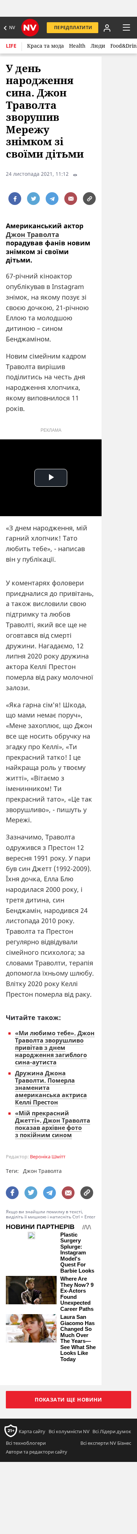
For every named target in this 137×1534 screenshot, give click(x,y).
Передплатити (73, 27)
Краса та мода (45, 45)
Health (77, 45)
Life (11, 45)
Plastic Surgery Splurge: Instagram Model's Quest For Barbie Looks (77, 1253)
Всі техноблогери (26, 1443)
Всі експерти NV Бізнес (105, 1443)
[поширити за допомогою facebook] (14, 198)
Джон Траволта (32, 234)
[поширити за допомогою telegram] (52, 198)
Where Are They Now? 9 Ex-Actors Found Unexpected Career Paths (77, 1294)
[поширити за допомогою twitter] (33, 198)
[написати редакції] (70, 198)
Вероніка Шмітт (47, 1157)
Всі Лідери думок (111, 1431)
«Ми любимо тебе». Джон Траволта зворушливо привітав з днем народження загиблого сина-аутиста (55, 1047)
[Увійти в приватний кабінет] (106, 27)
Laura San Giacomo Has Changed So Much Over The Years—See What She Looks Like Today (78, 1338)
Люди (98, 45)
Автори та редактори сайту (36, 1451)
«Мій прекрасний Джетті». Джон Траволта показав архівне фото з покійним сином (52, 1124)
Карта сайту (32, 1431)
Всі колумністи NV (69, 1431)
